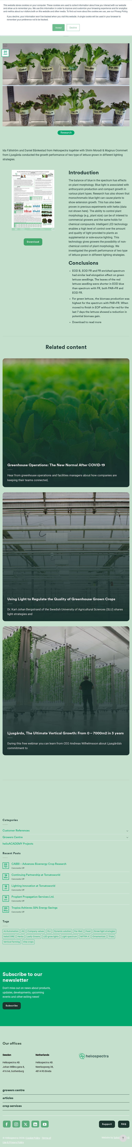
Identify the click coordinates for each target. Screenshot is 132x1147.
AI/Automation (11, 931)
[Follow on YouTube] (45, 1124)
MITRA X (84, 937)
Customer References (16, 830)
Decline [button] (73, 27)
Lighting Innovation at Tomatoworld (33, 886)
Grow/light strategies (104, 931)
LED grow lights (51, 937)
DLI (49, 931)
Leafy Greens (33, 937)
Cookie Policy (33, 1138)
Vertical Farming (12, 942)
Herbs (21, 937)
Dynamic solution (62, 931)
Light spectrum (69, 937)
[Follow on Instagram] (16, 1124)
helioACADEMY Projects (18, 843)
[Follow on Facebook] (7, 1124)
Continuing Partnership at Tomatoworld (36, 875)
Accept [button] (58, 27)
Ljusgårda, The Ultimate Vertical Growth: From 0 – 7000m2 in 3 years (65, 733)
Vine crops (28, 942)
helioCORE (9, 937)
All (23, 931)
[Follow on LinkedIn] (35, 1124)
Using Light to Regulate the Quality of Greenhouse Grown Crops (61, 599)
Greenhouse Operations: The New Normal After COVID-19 (56, 465)
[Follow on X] (26, 1124)
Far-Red (78, 931)
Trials (111, 937)
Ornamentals (98, 937)
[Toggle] (127, 831)
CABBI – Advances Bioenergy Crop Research (39, 864)
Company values (36, 931)
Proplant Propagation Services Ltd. (33, 896)
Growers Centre (13, 837)
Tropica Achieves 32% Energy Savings (34, 907)
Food (88, 931)
